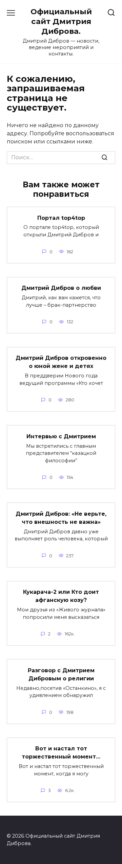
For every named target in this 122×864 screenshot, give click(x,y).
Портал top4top (61, 217)
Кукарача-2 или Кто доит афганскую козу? (61, 596)
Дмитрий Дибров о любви (61, 288)
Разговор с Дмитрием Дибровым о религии (61, 674)
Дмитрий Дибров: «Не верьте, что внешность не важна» (61, 517)
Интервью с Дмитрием (61, 436)
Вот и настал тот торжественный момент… (61, 752)
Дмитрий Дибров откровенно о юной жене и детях (61, 362)
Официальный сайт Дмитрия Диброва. (61, 21)
